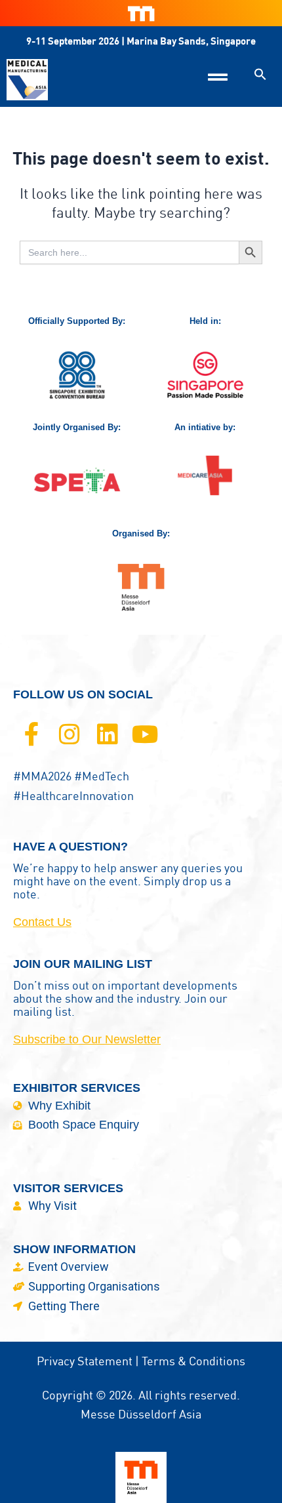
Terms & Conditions (193, 1361)
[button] (260, 74)
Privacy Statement (84, 1361)
